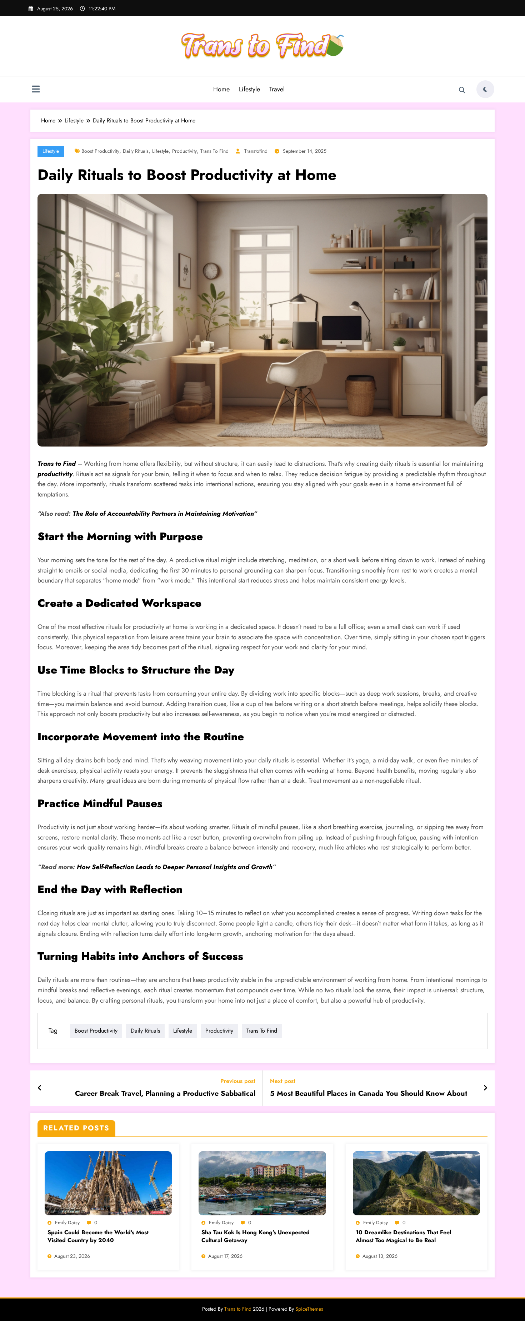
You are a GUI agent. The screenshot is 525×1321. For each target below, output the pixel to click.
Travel (277, 89)
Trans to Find (214, 151)
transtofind (256, 151)
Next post (282, 1081)
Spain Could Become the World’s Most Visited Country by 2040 (98, 1236)
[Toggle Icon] (35, 90)
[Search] (462, 90)
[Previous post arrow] (40, 1088)
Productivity (184, 151)
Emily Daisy (67, 1222)
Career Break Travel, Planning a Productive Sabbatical (165, 1094)
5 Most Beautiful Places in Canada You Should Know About (368, 1094)
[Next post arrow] (485, 1088)
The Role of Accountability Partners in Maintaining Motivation (163, 513)
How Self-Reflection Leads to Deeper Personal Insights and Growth (174, 867)
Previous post (237, 1081)
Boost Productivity (100, 151)
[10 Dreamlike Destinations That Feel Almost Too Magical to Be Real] (416, 1183)
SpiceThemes (309, 1308)
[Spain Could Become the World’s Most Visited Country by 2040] (108, 1183)
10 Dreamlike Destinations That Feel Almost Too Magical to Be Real (403, 1236)
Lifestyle (249, 89)
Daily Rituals (136, 151)
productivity (55, 474)
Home (221, 89)
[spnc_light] (485, 89)
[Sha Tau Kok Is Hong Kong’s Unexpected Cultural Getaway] (262, 1183)
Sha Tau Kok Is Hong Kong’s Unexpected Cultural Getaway (255, 1236)
